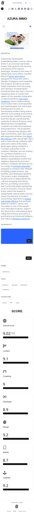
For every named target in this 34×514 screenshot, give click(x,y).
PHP (11, 303)
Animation (5, 285)
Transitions (5, 289)
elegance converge (21, 218)
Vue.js (17, 303)
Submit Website (17, 3)
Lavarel (4, 303)
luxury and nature (17, 76)
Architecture (6, 272)
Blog (14, 511)
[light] (26, 3)
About (9, 511)
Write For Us (22, 511)
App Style (14, 285)
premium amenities (21, 166)
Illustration (24, 285)
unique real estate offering (16, 199)
